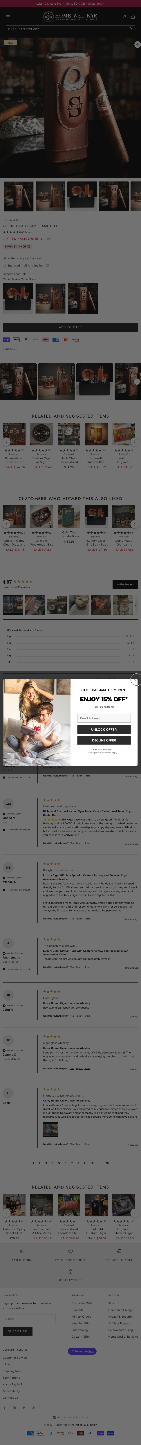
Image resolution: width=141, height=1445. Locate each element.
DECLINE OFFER (104, 740)
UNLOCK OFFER (104, 729)
